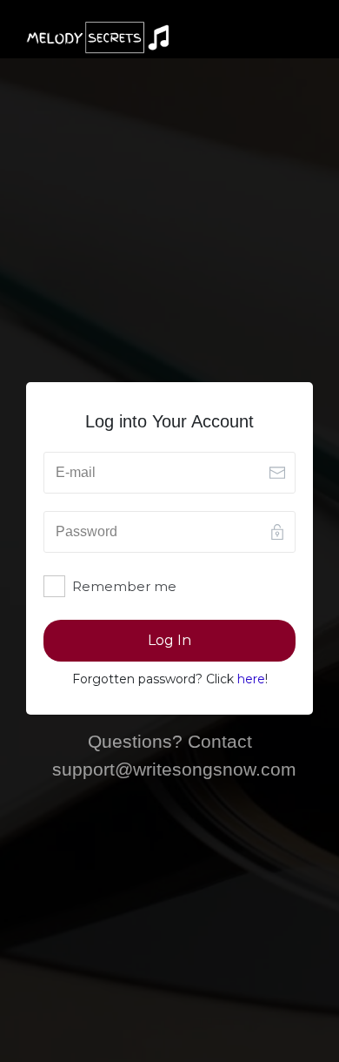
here (251, 679)
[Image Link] (98, 37)
